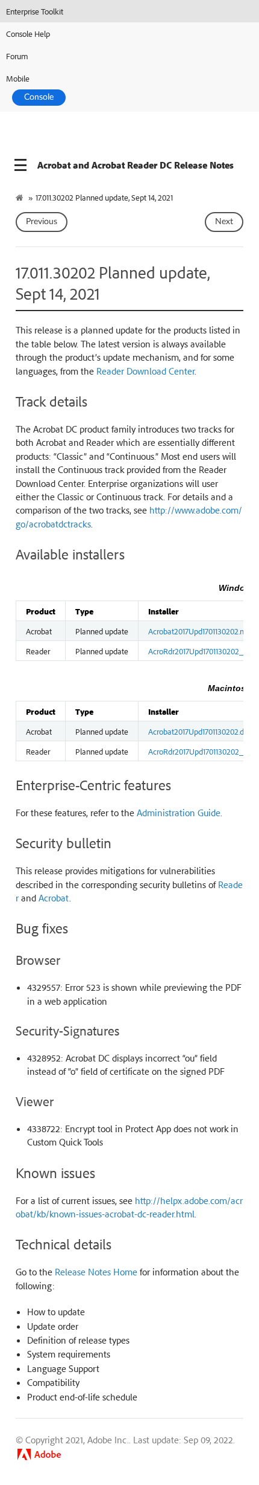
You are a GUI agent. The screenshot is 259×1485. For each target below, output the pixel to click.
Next (224, 221)
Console (39, 97)
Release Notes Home (96, 1272)
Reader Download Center (145, 371)
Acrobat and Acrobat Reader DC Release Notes (135, 165)
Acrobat (54, 898)
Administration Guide (178, 813)
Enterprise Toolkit (34, 11)
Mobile (18, 78)
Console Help (28, 33)
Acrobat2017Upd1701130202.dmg (201, 731)
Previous (41, 221)
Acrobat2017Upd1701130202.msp (201, 630)
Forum (17, 56)
